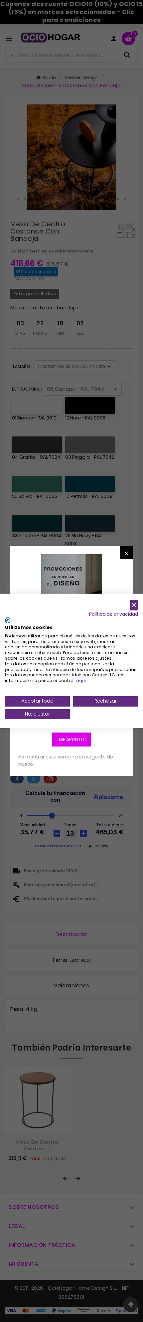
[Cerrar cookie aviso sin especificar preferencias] (134, 605)
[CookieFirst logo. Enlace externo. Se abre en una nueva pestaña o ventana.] (7, 620)
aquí (81, 680)
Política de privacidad (113, 614)
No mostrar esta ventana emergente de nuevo (65, 760)
